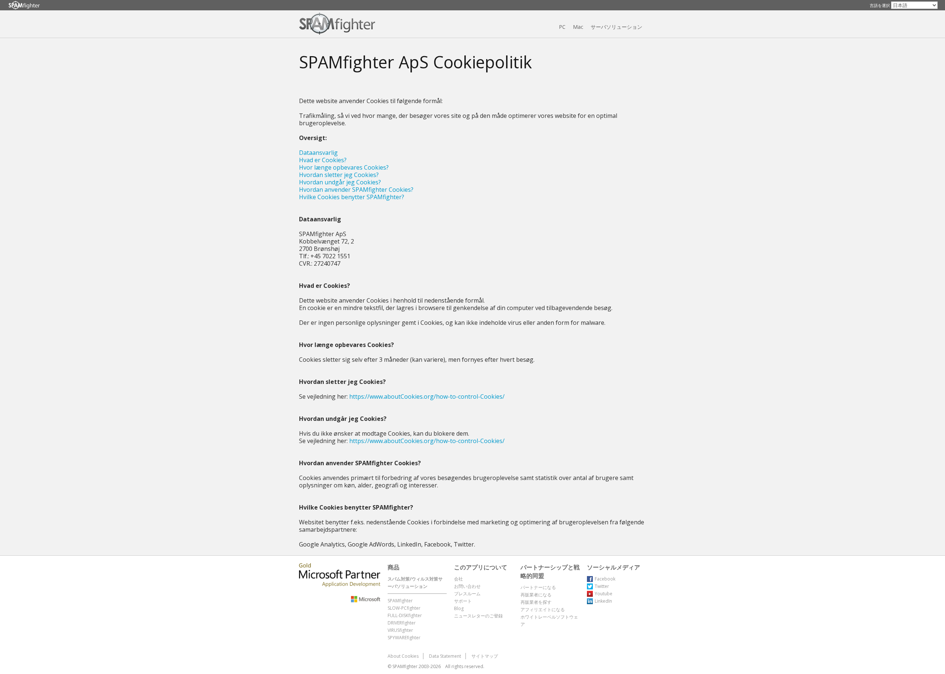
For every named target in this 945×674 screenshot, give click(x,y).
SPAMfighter (400, 601)
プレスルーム (467, 593)
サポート (463, 601)
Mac (578, 26)
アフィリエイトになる (542, 609)
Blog (459, 608)
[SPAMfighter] (24, 5)
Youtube (603, 593)
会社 (458, 579)
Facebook (605, 579)
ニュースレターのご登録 (478, 616)
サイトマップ (484, 656)
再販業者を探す (535, 602)
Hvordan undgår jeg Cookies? (340, 182)
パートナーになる (538, 587)
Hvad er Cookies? (323, 160)
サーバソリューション (616, 26)
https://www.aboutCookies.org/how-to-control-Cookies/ (427, 396)
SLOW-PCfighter (404, 608)
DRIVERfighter (402, 623)
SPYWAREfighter (404, 637)
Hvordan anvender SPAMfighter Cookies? (356, 189)
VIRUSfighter (400, 630)
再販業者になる (535, 595)
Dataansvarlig (318, 153)
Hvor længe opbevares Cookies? (344, 167)
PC (562, 26)
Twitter (602, 586)
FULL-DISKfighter (405, 615)
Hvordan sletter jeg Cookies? (339, 175)
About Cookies (403, 656)
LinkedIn (603, 601)
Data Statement (445, 656)
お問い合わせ (467, 586)
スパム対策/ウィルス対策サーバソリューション (415, 582)
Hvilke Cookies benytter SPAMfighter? (351, 197)
